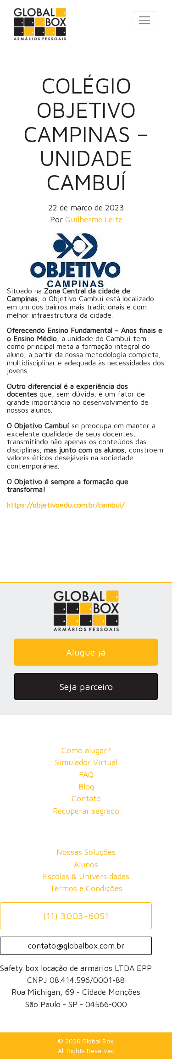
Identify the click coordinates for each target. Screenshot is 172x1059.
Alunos (86, 864)
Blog (86, 786)
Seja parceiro (86, 686)
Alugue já (86, 652)
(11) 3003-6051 (76, 915)
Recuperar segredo (86, 811)
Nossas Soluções (86, 852)
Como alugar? (86, 750)
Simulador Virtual (86, 762)
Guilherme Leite (93, 219)
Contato (86, 798)
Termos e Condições (86, 888)
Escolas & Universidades (86, 876)
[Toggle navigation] (144, 20)
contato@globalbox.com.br (76, 945)
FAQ (86, 774)
